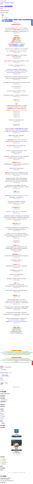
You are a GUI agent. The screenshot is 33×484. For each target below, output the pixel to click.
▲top (1, 377)
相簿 (2, 14)
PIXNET (10, 472)
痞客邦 (5, 372)
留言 (7, 372)
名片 (2, 16)
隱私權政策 (21, 472)
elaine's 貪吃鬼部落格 (6, 6)
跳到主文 (1, 8)
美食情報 (7, 12)
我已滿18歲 (2, 482)
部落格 (3, 15)
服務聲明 (24, 472)
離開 (4, 482)
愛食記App (17, 434)
